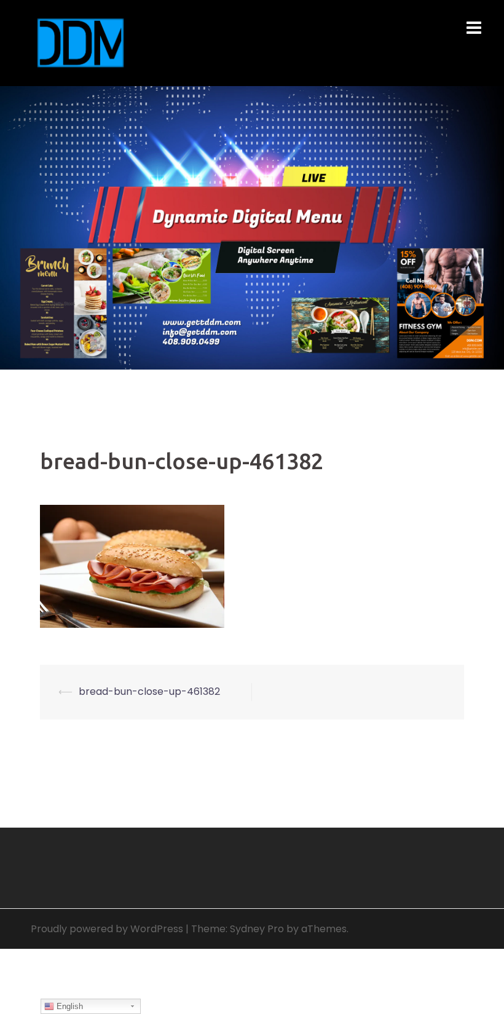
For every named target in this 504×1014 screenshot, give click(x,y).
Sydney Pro (257, 929)
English (68, 1006)
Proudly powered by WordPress (107, 929)
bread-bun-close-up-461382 (149, 691)
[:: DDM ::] (80, 42)
